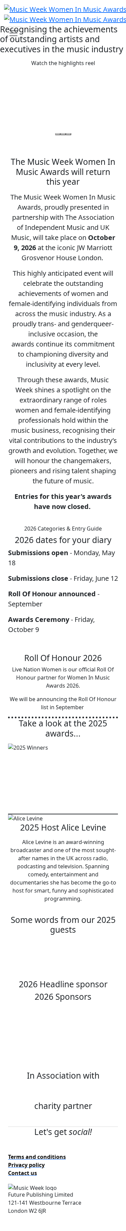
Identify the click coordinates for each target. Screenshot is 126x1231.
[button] (63, 63)
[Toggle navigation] (13, 33)
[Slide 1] (57, 134)
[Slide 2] (63, 134)
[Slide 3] (68, 134)
